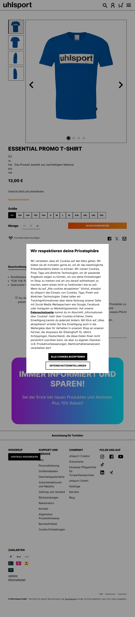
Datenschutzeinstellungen (68, 365)
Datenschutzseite (42, 312)
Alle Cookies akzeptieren (68, 356)
